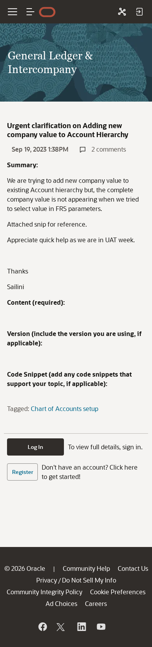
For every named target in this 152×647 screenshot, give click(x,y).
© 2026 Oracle (24, 568)
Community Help (86, 568)
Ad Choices (61, 603)
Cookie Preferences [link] (117, 592)
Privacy (46, 580)
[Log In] (139, 11)
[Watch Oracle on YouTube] (100, 626)
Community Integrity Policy (44, 592)
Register (22, 471)
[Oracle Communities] (122, 11)
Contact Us (133, 568)
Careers (96, 603)
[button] (30, 11)
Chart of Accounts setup (64, 408)
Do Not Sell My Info (89, 580)
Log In (35, 446)
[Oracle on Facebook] (42, 626)
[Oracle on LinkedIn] (81, 626)
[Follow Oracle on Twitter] (62, 626)
